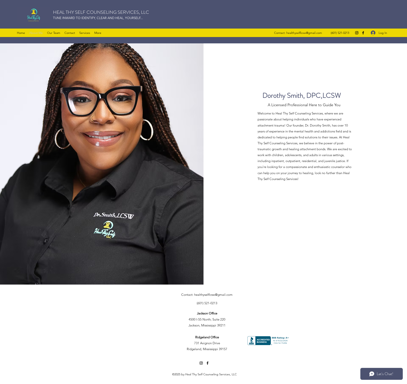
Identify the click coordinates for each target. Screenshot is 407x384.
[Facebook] (363, 33)
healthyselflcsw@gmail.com (304, 33)
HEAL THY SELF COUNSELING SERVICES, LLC (101, 12)
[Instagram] (357, 33)
